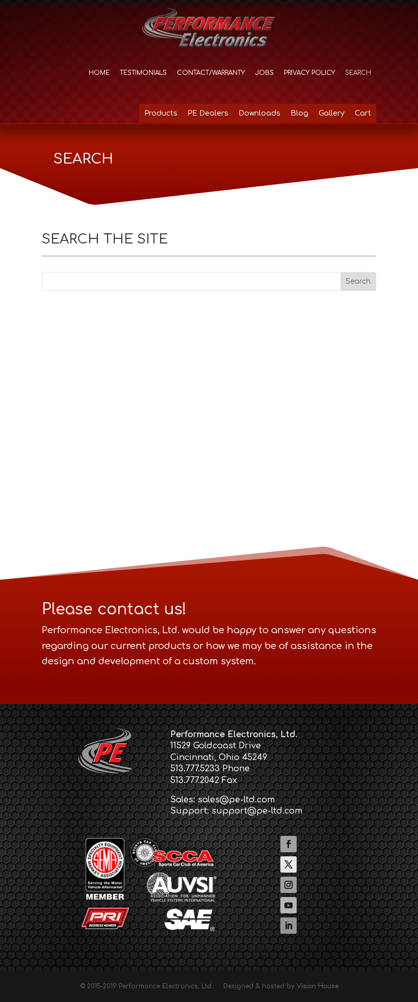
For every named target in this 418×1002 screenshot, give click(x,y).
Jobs (264, 72)
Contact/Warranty (211, 72)
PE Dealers (208, 113)
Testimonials (143, 72)
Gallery (332, 113)
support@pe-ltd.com (257, 811)
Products (160, 113)
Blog (299, 113)
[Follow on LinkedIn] (288, 925)
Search (358, 72)
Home (99, 72)
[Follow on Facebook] (288, 844)
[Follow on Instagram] (288, 885)
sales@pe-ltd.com (236, 799)
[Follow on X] (288, 864)
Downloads (259, 113)
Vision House (317, 986)
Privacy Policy (309, 72)
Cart (363, 113)
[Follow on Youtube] (288, 905)
